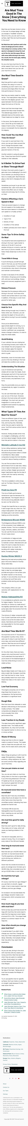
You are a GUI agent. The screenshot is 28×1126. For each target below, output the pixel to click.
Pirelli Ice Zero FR (9, 490)
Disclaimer (15, 1064)
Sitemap (5, 1094)
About (4, 1084)
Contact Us (6, 1087)
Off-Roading (4, 1018)
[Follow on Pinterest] (12, 1078)
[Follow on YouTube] (18, 1078)
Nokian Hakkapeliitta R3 (12, 597)
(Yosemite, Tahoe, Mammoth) (14, 1042)
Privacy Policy (7, 1064)
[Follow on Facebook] (9, 1078)
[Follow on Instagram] (15, 1078)
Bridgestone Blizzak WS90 (13, 520)
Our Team (5, 1090)
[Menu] (2, 3)
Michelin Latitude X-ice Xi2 (13, 445)
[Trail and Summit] (14, 3)
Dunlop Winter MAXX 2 (11, 556)
